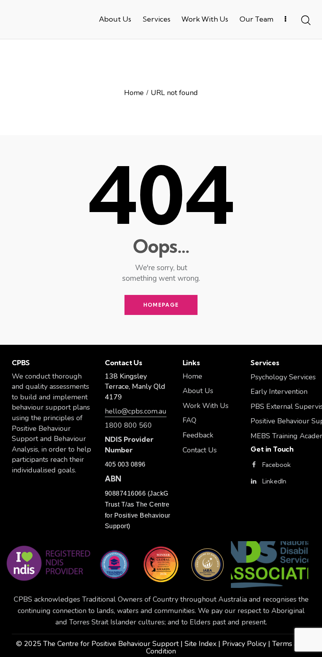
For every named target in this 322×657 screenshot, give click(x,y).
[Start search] (305, 21)
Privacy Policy (244, 643)
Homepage (161, 305)
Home (134, 93)
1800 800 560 (128, 425)
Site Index (200, 643)
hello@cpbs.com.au (135, 411)
